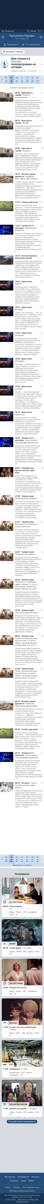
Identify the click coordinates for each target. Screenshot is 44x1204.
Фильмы (35, 1176)
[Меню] (41, 37)
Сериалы (14, 1180)
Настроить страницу (14, 51)
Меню (42, 64)
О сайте (8, 1187)
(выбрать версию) (18, 71)
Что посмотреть (32, 44)
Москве (16, 61)
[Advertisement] (22, 832)
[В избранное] (42, 92)
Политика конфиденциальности (22, 1191)
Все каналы (10, 1176)
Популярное (23, 1176)
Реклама (16, 1187)
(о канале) (32, 71)
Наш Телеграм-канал (30, 1187)
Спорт (23, 1180)
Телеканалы (12, 44)
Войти (31, 1180)
